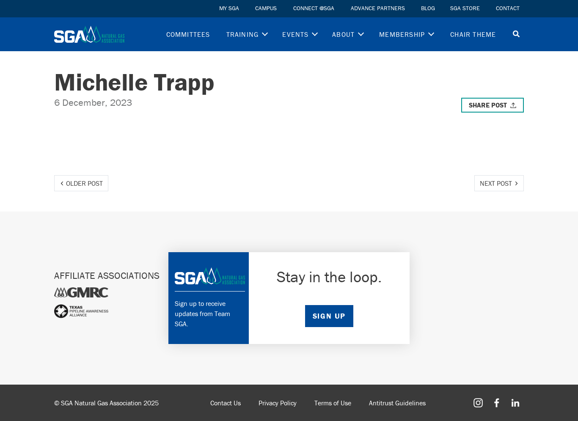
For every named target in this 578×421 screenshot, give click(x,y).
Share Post (488, 105)
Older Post (84, 183)
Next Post (496, 183)
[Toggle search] (516, 34)
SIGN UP (329, 316)
